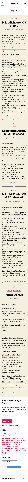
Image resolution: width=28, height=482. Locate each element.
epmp (7, 440)
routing (10, 448)
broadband (9, 435)
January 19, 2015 (19, 201)
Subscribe (6, 421)
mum (12, 445)
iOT (10, 442)
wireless (22, 450)
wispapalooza (13, 453)
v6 (19, 119)
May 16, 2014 (19, 298)
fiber (18, 440)
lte (21, 442)
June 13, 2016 (19, 138)
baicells (14, 433)
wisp (4, 452)
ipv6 (13, 442)
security (16, 448)
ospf (5, 446)
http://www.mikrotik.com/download (14, 388)
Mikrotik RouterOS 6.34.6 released (14, 132)
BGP (3, 436)
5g (2, 433)
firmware (23, 440)
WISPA (8, 453)
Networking (17, 290)
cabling (14, 435)
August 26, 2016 (18, 29)
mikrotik (6, 119)
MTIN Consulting (14, 3)
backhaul (9, 433)
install (7, 442)
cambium (6, 438)
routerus (11, 182)
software (22, 448)
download (7, 281)
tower (8, 450)
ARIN (4, 434)
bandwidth (19, 433)
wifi (17, 450)
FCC (15, 440)
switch (3, 450)
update (16, 119)
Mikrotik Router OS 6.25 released (14, 195)
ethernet (11, 440)
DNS (3, 440)
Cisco (14, 438)
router (20, 446)
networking (23, 445)
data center (20, 438)
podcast (15, 446)
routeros (11, 119)
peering (9, 446)
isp (17, 442)
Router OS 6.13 (14, 294)
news (3, 446)
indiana (3, 442)
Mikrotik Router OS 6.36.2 (14, 24)
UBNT (13, 450)
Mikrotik (14, 18)
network (17, 445)
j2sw (9, 29)
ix (19, 442)
